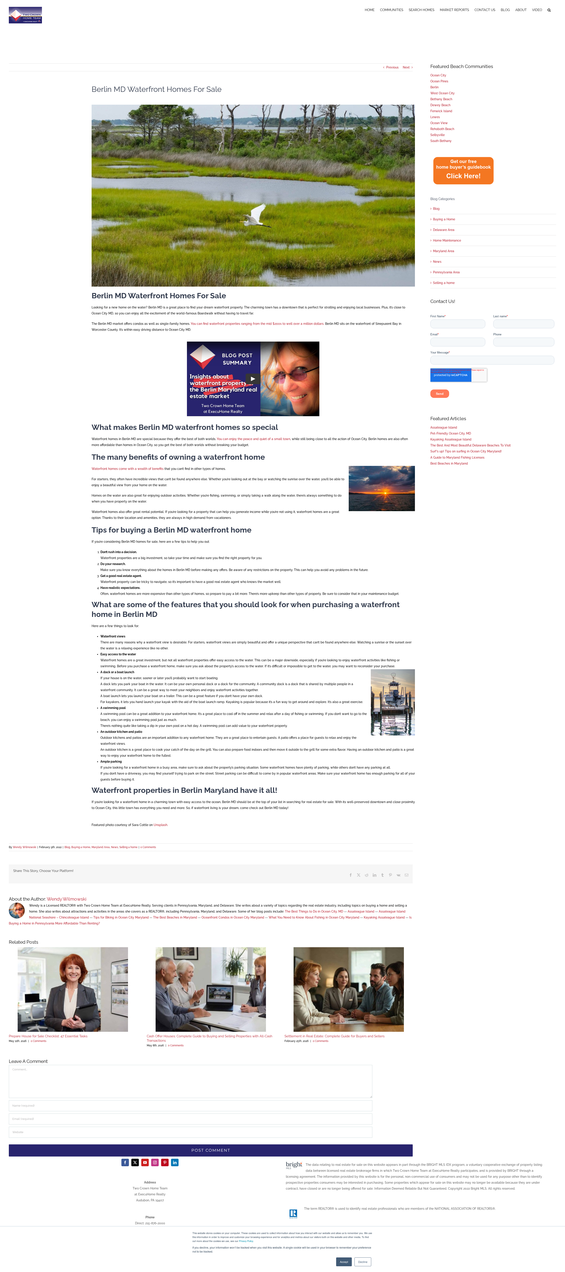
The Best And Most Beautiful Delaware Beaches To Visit (470, 445)
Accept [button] (344, 1262)
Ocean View (439, 123)
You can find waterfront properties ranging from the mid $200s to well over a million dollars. (257, 323)
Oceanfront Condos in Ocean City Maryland (233, 917)
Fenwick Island (441, 111)
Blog (67, 847)
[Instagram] (155, 1162)
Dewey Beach (440, 105)
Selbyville (437, 135)
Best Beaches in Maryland (449, 463)
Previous (392, 67)
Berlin (434, 87)
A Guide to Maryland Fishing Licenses (457, 457)
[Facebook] (125, 1162)
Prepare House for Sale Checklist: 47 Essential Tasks (48, 1036)
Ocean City (438, 75)
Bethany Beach (441, 99)
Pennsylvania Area (446, 272)
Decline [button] (362, 1262)
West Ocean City (442, 93)
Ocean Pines (439, 81)
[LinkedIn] (175, 1162)
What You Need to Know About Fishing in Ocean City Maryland (314, 917)
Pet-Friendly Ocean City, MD (450, 433)
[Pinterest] (165, 1162)
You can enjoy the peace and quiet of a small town (253, 439)
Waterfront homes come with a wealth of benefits (128, 469)
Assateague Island (361, 911)
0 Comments (148, 847)
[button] (549, 9)
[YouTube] (145, 1162)
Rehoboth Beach (442, 129)
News (114, 847)
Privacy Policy (246, 1241)
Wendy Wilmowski (24, 847)
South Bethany (441, 141)
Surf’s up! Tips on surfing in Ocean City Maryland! (466, 451)
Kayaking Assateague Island (384, 917)
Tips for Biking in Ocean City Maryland (121, 917)
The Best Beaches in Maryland (175, 917)
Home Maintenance (447, 240)
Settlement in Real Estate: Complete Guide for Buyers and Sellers (334, 1036)
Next (406, 67)
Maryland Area (101, 847)
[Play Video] (253, 379)
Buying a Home (80, 847)
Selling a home (128, 847)
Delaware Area (443, 230)
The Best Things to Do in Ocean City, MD (314, 911)
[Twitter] (135, 1162)
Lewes (435, 117)
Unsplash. (161, 825)
